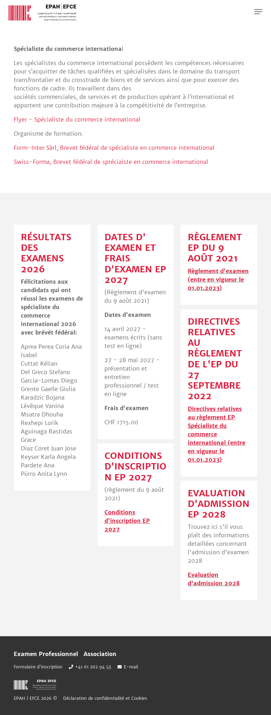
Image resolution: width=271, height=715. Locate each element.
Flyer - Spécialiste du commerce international (77, 119)
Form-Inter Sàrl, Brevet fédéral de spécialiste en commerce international (114, 147)
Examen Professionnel (46, 653)
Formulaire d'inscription (38, 666)
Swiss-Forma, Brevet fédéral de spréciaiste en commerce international (111, 161)
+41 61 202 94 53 (93, 666)
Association (100, 653)
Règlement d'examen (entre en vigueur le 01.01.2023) (218, 279)
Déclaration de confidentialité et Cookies (105, 698)
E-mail (131, 666)
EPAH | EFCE (42, 11)
